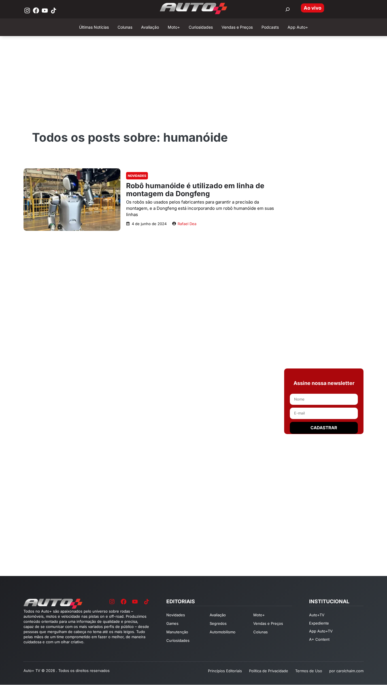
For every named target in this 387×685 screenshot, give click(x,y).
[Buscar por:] (287, 9)
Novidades (137, 176)
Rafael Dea (187, 223)
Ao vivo (312, 8)
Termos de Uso (308, 671)
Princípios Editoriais (225, 671)
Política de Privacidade (268, 671)
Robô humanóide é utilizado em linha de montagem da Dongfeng (195, 189)
